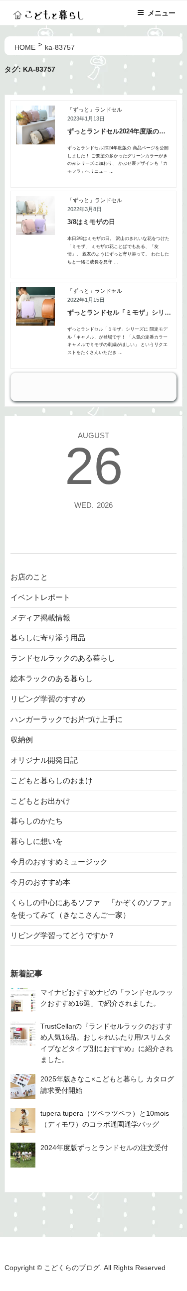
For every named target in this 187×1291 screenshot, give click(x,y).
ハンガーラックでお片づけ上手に (66, 719)
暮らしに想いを (36, 841)
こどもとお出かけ (40, 801)
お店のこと (29, 577)
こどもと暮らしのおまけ (51, 780)
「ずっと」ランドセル (94, 110)
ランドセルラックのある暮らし (62, 658)
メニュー (162, 13)
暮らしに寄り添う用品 (47, 637)
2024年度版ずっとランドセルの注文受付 (104, 1148)
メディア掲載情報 (40, 617)
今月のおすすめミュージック (59, 861)
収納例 (21, 739)
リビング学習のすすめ (47, 699)
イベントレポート (40, 597)
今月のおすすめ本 (40, 882)
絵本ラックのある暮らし (51, 678)
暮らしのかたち (36, 821)
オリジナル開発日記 (44, 760)
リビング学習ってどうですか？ (62, 935)
